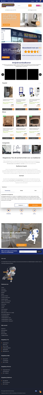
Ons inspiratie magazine (5, 314)
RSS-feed (9, 390)
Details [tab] (21, 190)
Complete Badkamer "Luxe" (6, 317)
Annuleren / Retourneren (5, 297)
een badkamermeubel (19, 180)
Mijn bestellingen (4, 330)
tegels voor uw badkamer (15, 163)
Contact (2, 287)
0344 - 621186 (11, 1)
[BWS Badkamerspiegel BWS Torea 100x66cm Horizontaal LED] (34, 121)
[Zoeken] (30, 5)
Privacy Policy (3, 304)
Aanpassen (20, 205)
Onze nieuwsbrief (4, 309)
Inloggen (32, 1)
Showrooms (3, 289)
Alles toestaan (35, 205)
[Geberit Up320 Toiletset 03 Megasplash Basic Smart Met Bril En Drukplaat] (21, 92)
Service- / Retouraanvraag (6, 300)
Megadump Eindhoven (6, 377)
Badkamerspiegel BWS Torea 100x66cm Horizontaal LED (34, 129)
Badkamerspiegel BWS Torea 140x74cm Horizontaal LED (8, 129)
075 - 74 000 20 (5, 373)
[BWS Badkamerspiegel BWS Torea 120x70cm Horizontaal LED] (21, 121)
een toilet (22, 163)
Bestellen (3, 292)
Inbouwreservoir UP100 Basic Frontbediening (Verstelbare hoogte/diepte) (8, 100)
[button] (10, 74)
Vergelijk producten (4, 335)
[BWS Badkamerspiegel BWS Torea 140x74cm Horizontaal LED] (8, 121)
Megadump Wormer (6, 366)
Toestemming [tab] (7, 190)
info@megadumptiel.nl (7, 347)
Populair (4, 83)
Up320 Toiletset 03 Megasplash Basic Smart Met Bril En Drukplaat (21, 100)
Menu (4, 1)
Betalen (2, 294)
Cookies (2, 307)
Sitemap (12, 390)
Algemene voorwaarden (5, 302)
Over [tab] (35, 190)
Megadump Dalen (5, 355)
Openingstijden (4, 290)
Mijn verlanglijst (4, 333)
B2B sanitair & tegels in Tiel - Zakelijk (7, 312)
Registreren (3, 328)
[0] (40, 1)
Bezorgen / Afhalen (4, 295)
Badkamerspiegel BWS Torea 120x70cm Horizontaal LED (21, 129)
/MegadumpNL (5, 349)
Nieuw (4, 112)
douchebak (9, 163)
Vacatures (3, 305)
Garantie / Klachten (4, 299)
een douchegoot (12, 180)
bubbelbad (38, 162)
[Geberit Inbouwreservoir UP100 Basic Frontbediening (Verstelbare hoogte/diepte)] (8, 92)
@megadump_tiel (6, 351)
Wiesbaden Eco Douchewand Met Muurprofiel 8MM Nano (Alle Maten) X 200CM (34, 100)
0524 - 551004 (5, 362)
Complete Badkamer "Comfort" (6, 319)
